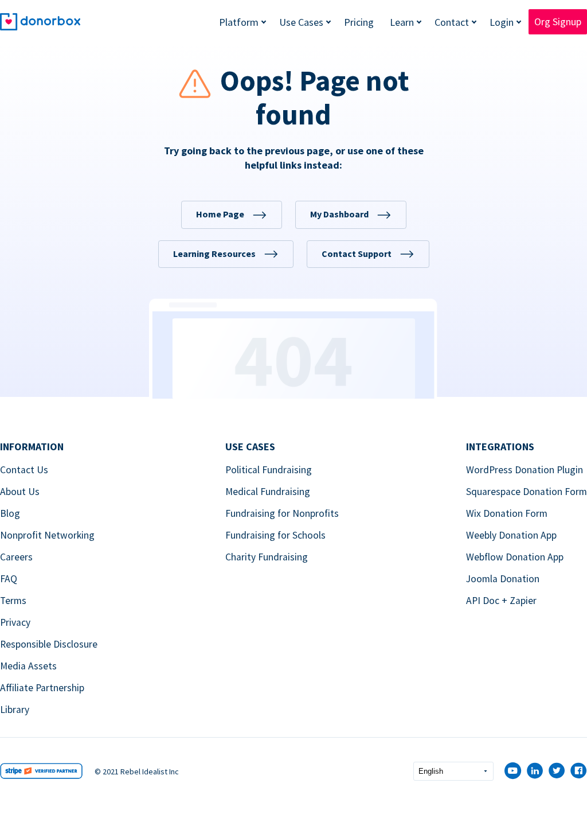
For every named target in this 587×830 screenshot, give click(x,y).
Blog (10, 513)
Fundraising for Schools (275, 535)
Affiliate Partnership (42, 687)
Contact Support (357, 253)
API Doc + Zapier (501, 600)
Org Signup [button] (557, 21)
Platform (239, 22)
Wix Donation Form (506, 513)
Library (14, 709)
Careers (16, 557)
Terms (13, 600)
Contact (452, 22)
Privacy (15, 622)
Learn (402, 22)
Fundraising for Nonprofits (282, 513)
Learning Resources (214, 253)
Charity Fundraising (266, 557)
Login (502, 22)
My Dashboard (339, 214)
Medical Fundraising (267, 491)
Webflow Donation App (514, 557)
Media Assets (28, 666)
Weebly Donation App (511, 535)
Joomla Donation (502, 578)
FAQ (8, 578)
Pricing (359, 22)
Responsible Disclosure (48, 644)
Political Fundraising (268, 469)
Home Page (220, 214)
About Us (20, 491)
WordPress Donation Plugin (524, 469)
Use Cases (301, 22)
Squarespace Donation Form (526, 491)
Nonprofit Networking (47, 535)
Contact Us (24, 469)
